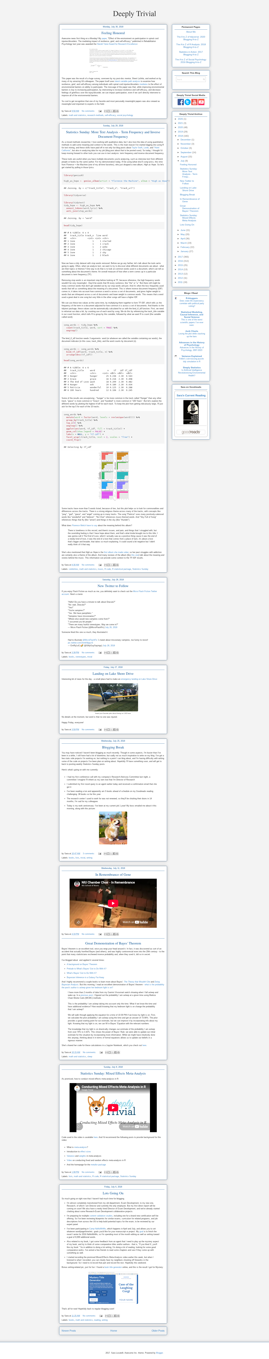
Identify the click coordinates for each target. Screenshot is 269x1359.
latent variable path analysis (127, 81)
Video (69, 1160)
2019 (181, 131)
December (186, 139)
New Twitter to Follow (113, 585)
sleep (89, 1056)
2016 (181, 261)
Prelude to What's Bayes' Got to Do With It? (86, 968)
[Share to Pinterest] (117, 111)
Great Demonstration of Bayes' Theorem (113, 943)
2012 (181, 278)
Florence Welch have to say (84, 525)
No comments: (89, 111)
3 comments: (89, 853)
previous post (87, 995)
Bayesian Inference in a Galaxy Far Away (85, 977)
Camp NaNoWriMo (97, 1229)
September (186, 152)
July (183, 161)
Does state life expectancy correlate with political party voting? (191, 303)
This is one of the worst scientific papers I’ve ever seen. (191, 322)
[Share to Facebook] (114, 111)
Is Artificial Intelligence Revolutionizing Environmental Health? (191, 373)
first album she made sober (116, 552)
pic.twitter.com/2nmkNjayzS (80, 643)
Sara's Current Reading (191, 395)
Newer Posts (69, 1330)
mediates (143, 84)
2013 (181, 273)
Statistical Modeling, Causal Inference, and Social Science (191, 314)
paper (104, 38)
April (183, 238)
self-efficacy (110, 115)
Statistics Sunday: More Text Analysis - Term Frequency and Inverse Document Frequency (113, 134)
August (184, 156)
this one (135, 555)
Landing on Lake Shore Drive (113, 673)
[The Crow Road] (191, 423)
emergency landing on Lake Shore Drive (139, 679)
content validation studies (101, 1216)
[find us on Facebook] (181, 104)
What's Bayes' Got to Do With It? (82, 973)
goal (141, 1231)
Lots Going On (113, 1193)
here (144, 1045)
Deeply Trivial (134, 13)
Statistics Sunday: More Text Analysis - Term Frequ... (188, 172)
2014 (181, 269)
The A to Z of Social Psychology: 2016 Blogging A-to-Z (191, 60)
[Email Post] (100, 111)
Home (113, 1330)
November (186, 144)
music (100, 569)
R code (107, 569)
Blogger (159, 1353)
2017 (181, 257)
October (185, 148)
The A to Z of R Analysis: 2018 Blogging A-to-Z (191, 45)
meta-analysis (80, 1147)
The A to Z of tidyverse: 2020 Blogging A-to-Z (191, 38)
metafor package (98, 1164)
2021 (181, 123)
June (183, 230)
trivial (89, 657)
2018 (181, 136)
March (184, 243)
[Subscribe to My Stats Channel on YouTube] (194, 104)
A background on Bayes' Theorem (82, 964)
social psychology (125, 115)
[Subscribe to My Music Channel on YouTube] (201, 104)
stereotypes (81, 657)
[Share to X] (111, 111)
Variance (71, 1156)
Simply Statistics (192, 367)
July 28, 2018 (109, 645)
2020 (181, 127)
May (183, 234)
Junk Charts (191, 331)
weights (82, 1156)
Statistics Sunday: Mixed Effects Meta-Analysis (113, 1073)
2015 (181, 265)
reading (97, 1320)
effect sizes (85, 1151)
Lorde (146, 147)
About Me (191, 32)
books (71, 657)
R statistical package (121, 569)
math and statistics (77, 115)
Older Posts (158, 1330)
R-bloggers (192, 298)
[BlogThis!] (108, 111)
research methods (95, 115)
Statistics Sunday (140, 569)
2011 (180, 282)
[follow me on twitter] (187, 104)
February (185, 247)
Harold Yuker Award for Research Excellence (117, 44)
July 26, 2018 (111, 627)
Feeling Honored (113, 33)
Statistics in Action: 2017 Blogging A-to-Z (191, 53)
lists (77, 858)
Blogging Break (113, 747)
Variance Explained (192, 356)
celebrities (73, 569)
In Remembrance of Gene (113, 874)
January (185, 251)
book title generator (113, 1267)
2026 (181, 119)
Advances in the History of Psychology (192, 343)
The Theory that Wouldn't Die (137, 982)
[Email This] (105, 111)
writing (89, 858)
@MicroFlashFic (90, 640)
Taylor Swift (137, 147)
